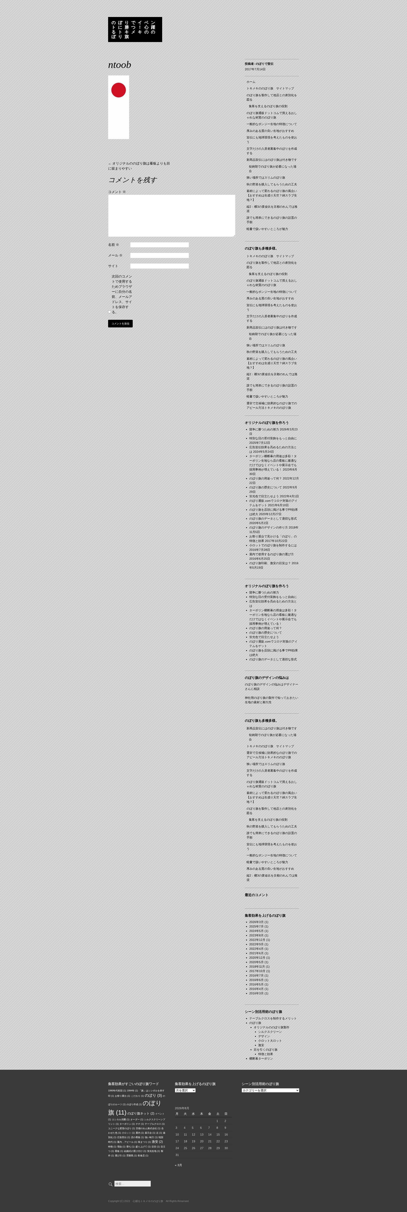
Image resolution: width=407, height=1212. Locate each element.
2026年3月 (256, 922)
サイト (113, 266)
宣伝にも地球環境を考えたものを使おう (272, 140)
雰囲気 (131, 1155)
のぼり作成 (134, 1104)
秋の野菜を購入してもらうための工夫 (272, 184)
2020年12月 (257, 957)
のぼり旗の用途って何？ (265, 478)
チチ (140, 1124)
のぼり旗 (255, 1023)
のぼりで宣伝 (264, 63)
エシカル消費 (121, 1119)
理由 (121, 1146)
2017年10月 (257, 971)
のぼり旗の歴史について (265, 487)
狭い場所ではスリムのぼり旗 (266, 177)
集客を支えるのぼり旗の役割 (268, 106)
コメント (117, 192)
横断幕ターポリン (261, 1058)
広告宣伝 (123, 1137)
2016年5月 (256, 984)
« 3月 (178, 1165)
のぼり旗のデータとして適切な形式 (273, 518)
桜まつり (144, 1142)
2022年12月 (257, 939)
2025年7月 (256, 926)
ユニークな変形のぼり (121, 1128)
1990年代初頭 (117, 1090)
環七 (130, 1146)
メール (115, 255)
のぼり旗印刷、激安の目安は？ (270, 563)
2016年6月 (256, 980)
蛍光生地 (153, 1151)
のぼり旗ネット (140, 1113)
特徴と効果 (265, 1054)
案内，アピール (127, 1142)
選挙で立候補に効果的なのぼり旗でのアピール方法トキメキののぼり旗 (272, 405)
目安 (156, 1146)
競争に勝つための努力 (264, 429)
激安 (261, 1045)
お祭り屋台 (122, 1096)
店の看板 (137, 1137)
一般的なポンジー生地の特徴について (272, 124)
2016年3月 (256, 993)
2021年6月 (256, 953)
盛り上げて (143, 1146)
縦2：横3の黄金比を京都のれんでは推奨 (272, 209)
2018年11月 (257, 966)
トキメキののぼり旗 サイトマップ (270, 88)
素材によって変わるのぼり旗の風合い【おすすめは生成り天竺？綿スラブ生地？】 (272, 195)
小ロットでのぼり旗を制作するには (273, 545)
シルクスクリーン (270, 1031)
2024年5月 (256, 931)
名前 (113, 245)
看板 (119, 1151)
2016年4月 (256, 989)
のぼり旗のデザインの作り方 (268, 527)
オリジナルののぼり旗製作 (271, 1027)
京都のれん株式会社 (148, 1128)
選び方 (120, 1155)
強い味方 (151, 1137)
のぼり (153, 1095)
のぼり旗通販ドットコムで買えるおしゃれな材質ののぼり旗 (272, 115)
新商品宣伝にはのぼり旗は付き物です (272, 159)
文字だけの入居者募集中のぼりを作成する (272, 151)
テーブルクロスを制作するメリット (273, 1018)
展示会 (150, 1133)
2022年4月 (256, 948)
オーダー (136, 1119)
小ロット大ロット (270, 1040)
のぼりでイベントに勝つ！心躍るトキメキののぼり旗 (135, 29)
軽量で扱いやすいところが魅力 (267, 229)
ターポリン (127, 1124)
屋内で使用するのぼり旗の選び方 (271, 554)
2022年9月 (256, 944)
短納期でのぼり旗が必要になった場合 (272, 169)
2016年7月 (256, 975)
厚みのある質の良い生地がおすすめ (270, 130)
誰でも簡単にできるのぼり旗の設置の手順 (272, 220)
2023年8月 (256, 935)
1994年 (132, 1090)
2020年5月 (256, 962)
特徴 (112, 1146)
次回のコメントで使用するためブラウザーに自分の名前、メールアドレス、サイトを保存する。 (122, 294)
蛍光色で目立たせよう (264, 496)
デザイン (264, 1036)
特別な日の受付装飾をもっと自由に (273, 438)
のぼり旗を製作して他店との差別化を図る (272, 97)
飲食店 (143, 1155)
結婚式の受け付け (135, 1151)
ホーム (251, 81)
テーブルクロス (155, 1124)
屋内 (140, 1133)
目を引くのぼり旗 (265, 1049)
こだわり (137, 1096)
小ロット (128, 1133)
